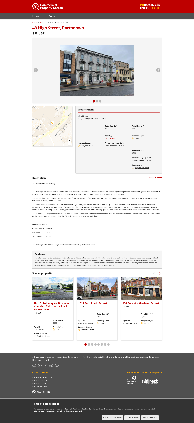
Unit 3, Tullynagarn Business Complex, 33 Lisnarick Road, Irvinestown (51, 306)
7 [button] (105, 344)
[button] (69, 140)
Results (42, 22)
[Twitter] (34, 366)
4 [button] (95, 344)
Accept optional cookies (113, 417)
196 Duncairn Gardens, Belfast (141, 303)
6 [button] (102, 344)
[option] (97, 70)
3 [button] (100, 101)
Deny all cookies (133, 417)
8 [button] (108, 344)
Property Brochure (142, 168)
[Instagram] (51, 366)
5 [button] (98, 344)
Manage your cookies (150, 417)
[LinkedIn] (46, 366)
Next (158, 70)
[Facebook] (40, 366)
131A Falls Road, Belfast (92, 303)
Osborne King (110, 138)
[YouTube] (57, 366)
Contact (53, 16)
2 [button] (97, 101)
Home (35, 16)
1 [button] (94, 101)
